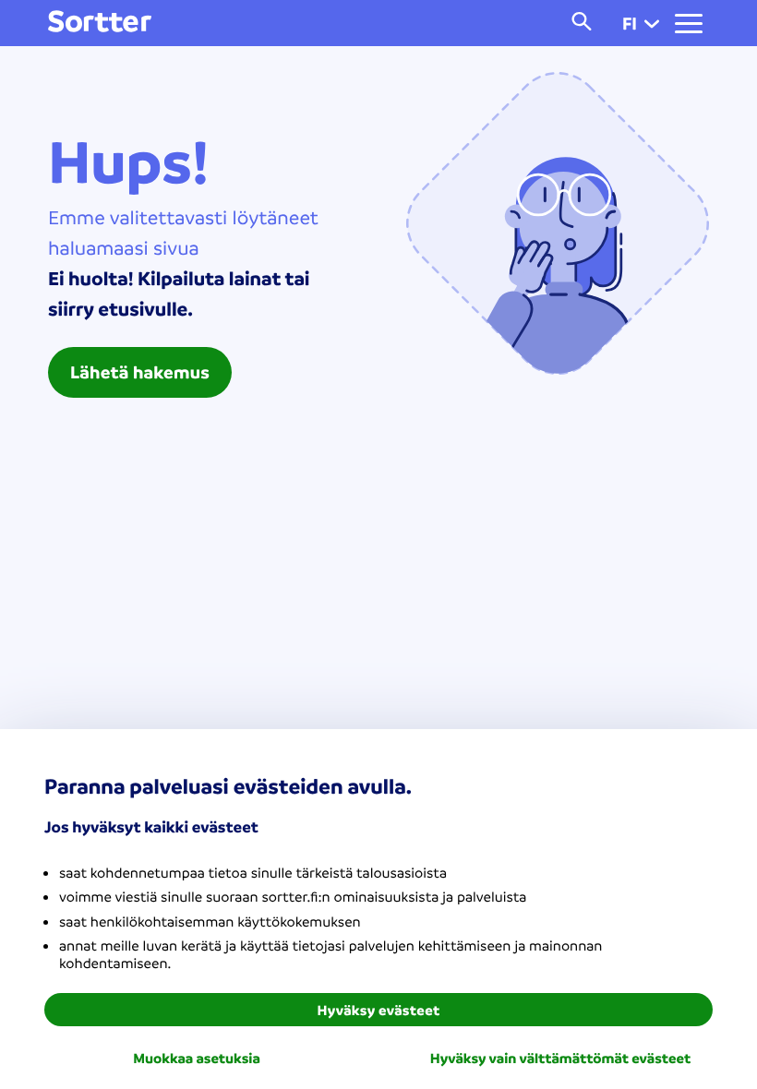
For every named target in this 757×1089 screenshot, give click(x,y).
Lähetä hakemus (140, 372)
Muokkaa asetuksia (196, 1057)
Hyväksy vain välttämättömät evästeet (560, 1057)
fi (629, 23)
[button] (651, 23)
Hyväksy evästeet (379, 1009)
